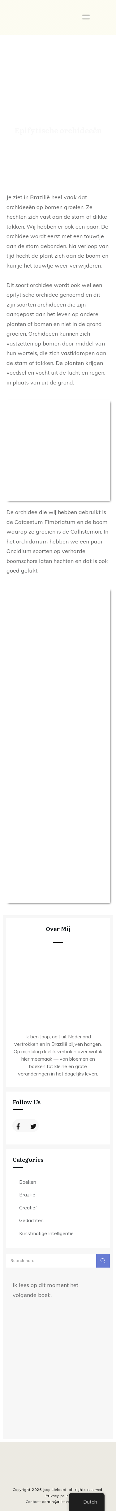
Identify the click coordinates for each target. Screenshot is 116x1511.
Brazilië (27, 1194)
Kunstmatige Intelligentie (46, 1233)
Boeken (27, 1182)
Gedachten (31, 1220)
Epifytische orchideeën (58, 130)
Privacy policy (58, 1496)
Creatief (28, 1207)
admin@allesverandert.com (67, 1502)
